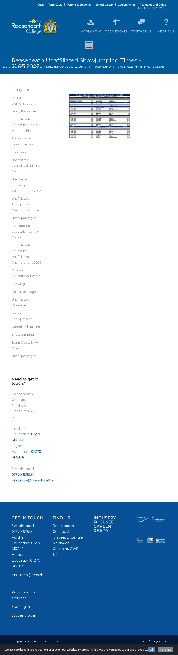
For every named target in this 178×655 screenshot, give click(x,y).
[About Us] (166, 22)
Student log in (24, 615)
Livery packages (24, 218)
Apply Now (91, 31)
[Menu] (89, 47)
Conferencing (126, 4)
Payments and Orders (153, 4)
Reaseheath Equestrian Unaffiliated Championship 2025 (26, 253)
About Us (166, 31)
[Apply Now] (91, 22)
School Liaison (104, 4)
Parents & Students (79, 4)
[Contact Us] (141, 22)
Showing (18, 284)
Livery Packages (24, 111)
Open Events (116, 31)
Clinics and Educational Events (26, 273)
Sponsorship (21, 152)
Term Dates (55, 4)
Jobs (41, 4)
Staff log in (21, 606)
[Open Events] (116, 22)
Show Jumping (23, 334)
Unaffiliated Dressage (20, 302)
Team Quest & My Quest (25, 345)
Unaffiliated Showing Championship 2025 (26, 185)
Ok (151, 649)
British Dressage (24, 292)
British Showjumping (22, 316)
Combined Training (26, 326)
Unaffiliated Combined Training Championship (26, 165)
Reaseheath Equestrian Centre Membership (25, 124)
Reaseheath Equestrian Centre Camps (25, 231)
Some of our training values (22, 141)
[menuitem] (41, 4)
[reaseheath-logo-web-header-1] (35, 26)
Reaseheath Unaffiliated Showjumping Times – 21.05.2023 (76, 63)
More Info (165, 649)
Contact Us (141, 31)
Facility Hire (20, 90)
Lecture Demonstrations (24, 100)
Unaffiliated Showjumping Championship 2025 (26, 204)
